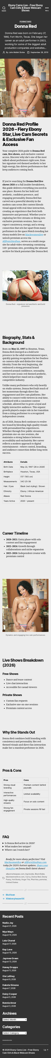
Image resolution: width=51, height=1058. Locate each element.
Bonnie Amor (9, 1003)
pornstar (43, 879)
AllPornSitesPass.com (35, 862)
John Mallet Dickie (17, 52)
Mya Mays (7, 931)
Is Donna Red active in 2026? (20, 843)
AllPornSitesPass (11, 241)
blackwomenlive (34, 234)
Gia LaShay (8, 976)
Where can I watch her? (17, 850)
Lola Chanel (8, 940)
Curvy (28, 877)
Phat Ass (34, 879)
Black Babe (40, 874)
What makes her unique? (18, 846)
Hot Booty (16, 879)
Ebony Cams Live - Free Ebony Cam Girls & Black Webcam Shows (25, 8)
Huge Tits (25, 879)
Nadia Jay (7, 923)
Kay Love (7, 949)
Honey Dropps (10, 967)
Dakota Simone (10, 985)
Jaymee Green (10, 958)
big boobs (29, 874)
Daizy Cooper (9, 994)
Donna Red (36, 877)
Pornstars (25, 22)
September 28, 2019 (39, 52)
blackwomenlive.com (15, 877)
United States (12, 882)
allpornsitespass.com (15, 874)
